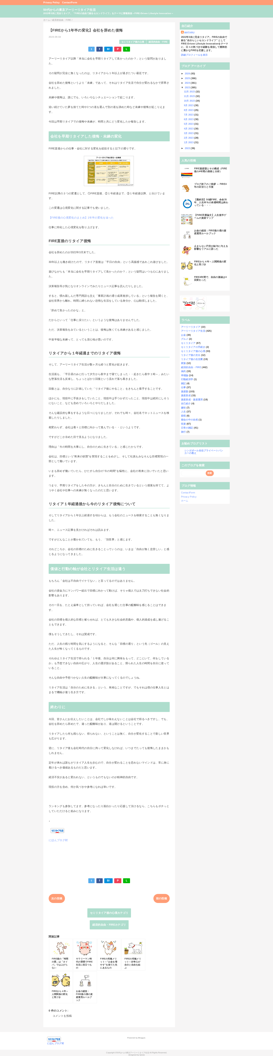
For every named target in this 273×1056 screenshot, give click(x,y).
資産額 (184, 391)
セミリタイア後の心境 (132, 42)
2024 (188, 82)
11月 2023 (190, 96)
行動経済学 (187, 379)
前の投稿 (161, 898)
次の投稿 (56, 898)
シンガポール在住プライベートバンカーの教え (203, 451)
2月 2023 (189, 137)
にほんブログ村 (58, 840)
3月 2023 (189, 133)
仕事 (183, 387)
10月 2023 (190, 100)
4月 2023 (189, 128)
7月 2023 (189, 114)
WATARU (189, 32)
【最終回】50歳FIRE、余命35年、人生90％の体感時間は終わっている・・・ (211, 202)
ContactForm (69, 2)
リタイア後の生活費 (192, 359)
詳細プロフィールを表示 (194, 54)
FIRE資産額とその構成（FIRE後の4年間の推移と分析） (210, 170)
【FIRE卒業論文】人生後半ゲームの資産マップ (210, 216)
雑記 (183, 383)
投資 (183, 423)
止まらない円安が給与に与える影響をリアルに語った (211, 247)
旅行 (183, 431)
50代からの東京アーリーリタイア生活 (69, 9)
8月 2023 (189, 110)
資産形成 (186, 395)
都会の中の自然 (189, 419)
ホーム (184, 500)
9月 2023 (189, 105)
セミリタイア (188, 343)
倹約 (183, 371)
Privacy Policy (51, 2)
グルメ (184, 339)
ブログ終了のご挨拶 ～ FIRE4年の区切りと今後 (210, 185)
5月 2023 (189, 123)
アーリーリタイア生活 (193, 330)
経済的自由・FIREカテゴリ (109, 924)
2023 (188, 87)
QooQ (142, 1055)
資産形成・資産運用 (192, 399)
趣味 (183, 407)
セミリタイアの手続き (193, 347)
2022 (188, 148)
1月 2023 (189, 142)
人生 (183, 411)
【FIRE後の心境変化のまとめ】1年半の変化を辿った (81, 217)
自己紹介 (186, 403)
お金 (183, 335)
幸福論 (184, 375)
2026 (188, 73)
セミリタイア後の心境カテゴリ (109, 912)
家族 (183, 363)
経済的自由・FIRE (158, 42)
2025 (188, 78)
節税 (183, 415)
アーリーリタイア (190, 327)
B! (108, 49)
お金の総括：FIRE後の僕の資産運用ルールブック (210, 232)
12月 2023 (190, 91)
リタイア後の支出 (190, 355)
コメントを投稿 (62, 1015)
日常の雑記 (187, 427)
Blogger (141, 1038)
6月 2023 (189, 119)
